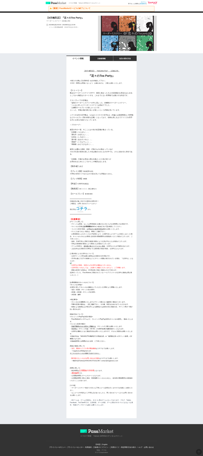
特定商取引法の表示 (128, 447)
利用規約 (88, 447)
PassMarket (56, 3)
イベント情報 (78, 58)
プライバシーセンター (75, 447)
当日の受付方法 (125, 58)
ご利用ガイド (114, 447)
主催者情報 (101, 58)
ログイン (143, 2)
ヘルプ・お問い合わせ (145, 447)
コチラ (82, 208)
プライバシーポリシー (57, 447)
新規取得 (143, 3)
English (104, 444)
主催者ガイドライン (100, 447)
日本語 (98, 444)
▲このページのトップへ (199, 452)
